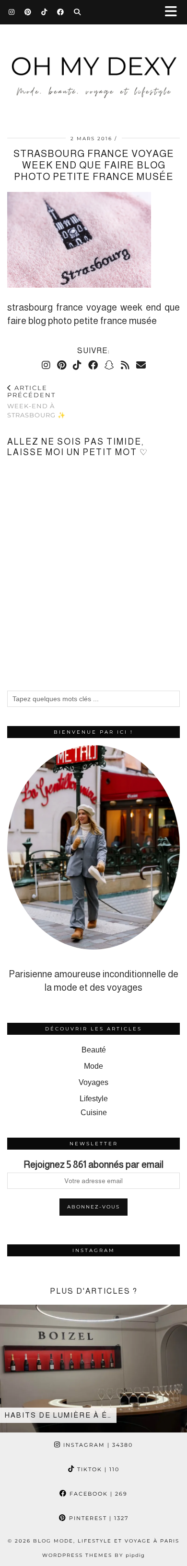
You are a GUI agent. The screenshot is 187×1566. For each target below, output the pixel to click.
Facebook (97, 1493)
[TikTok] (44, 12)
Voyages (93, 1082)
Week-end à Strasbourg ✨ (36, 401)
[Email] (141, 365)
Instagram (97, 1445)
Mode (93, 1066)
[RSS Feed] (125, 365)
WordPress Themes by (93, 1555)
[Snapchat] (109, 365)
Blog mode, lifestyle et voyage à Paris (106, 1541)
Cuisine (94, 1112)
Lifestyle (94, 1099)
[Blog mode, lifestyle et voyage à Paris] (93, 67)
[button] (174, 12)
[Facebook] (60, 12)
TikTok (97, 1469)
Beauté (94, 1050)
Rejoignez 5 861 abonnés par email (93, 1164)
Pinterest (98, 1518)
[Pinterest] (28, 12)
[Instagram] (12, 12)
